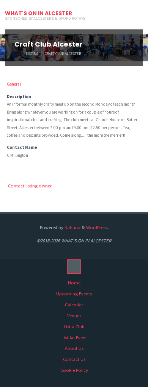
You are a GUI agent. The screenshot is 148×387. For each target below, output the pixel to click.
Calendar (74, 304)
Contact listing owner (30, 186)
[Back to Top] (74, 266)
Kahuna (71, 227)
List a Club (74, 326)
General (14, 84)
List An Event (74, 337)
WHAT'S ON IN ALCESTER (38, 13)
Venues (74, 315)
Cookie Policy (74, 370)
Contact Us (74, 359)
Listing (32, 53)
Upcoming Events (74, 293)
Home (74, 283)
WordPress (96, 227)
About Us (74, 348)
